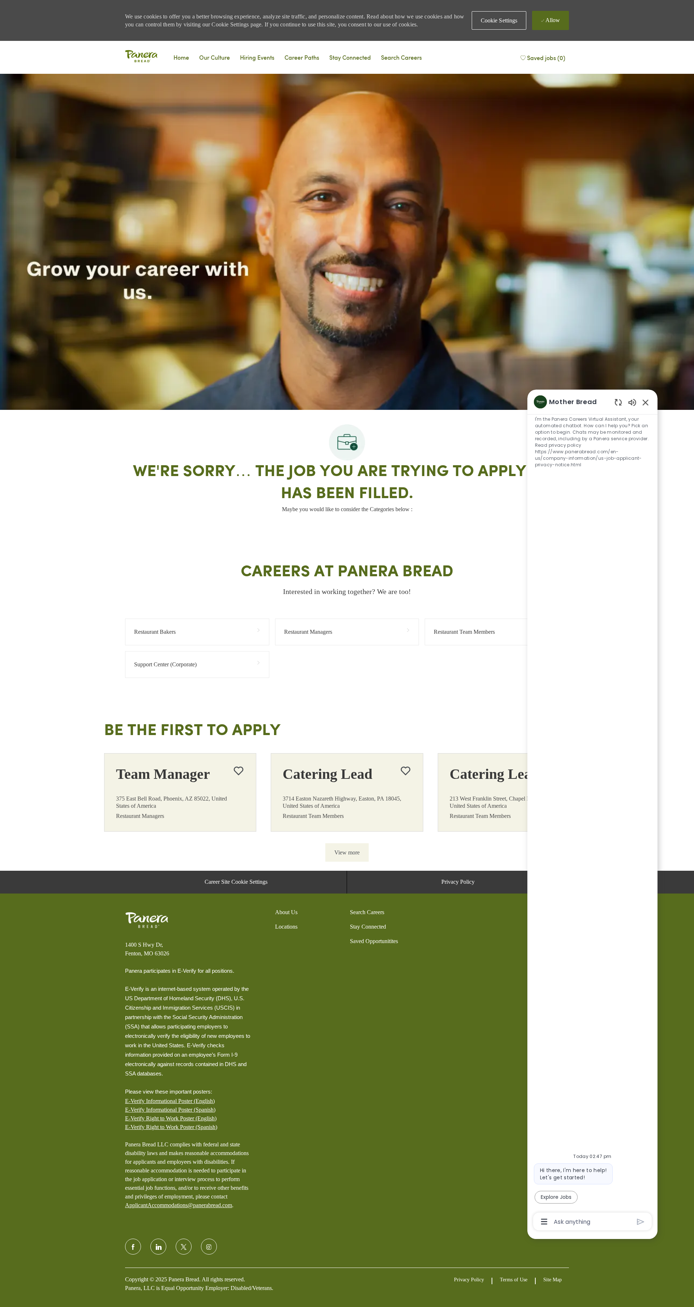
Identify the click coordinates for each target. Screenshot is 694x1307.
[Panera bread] (141, 57)
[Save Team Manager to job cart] (238, 771)
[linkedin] (158, 1247)
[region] (592, 811)
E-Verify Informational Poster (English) (170, 1101)
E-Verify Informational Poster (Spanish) (170, 1110)
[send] (640, 1221)
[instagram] (209, 1247)
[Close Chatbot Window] (645, 402)
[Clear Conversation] (618, 402)
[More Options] (544, 1221)
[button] (499, 20)
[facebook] (133, 1247)
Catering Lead (327, 774)
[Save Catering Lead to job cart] (405, 771)
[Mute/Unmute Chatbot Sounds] (632, 402)
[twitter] (184, 1247)
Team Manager (163, 774)
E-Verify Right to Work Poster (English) (171, 1118)
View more (347, 852)
